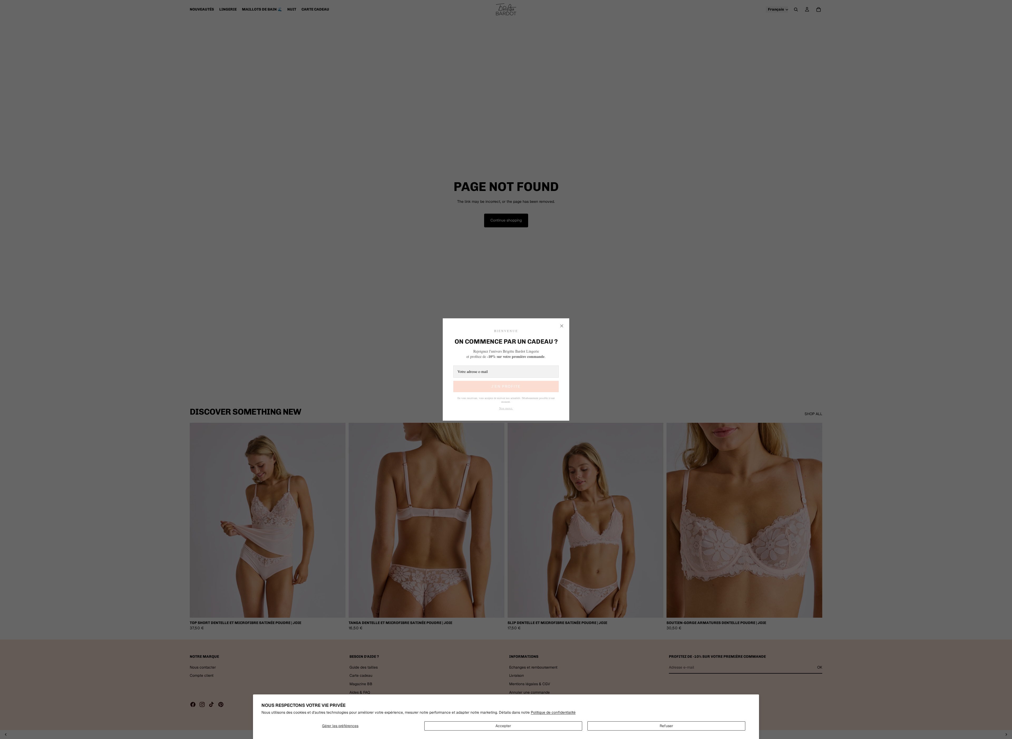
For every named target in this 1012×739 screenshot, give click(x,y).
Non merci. (506, 408)
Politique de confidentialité (553, 712)
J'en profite (506, 386)
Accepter (503, 725)
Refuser (666, 725)
